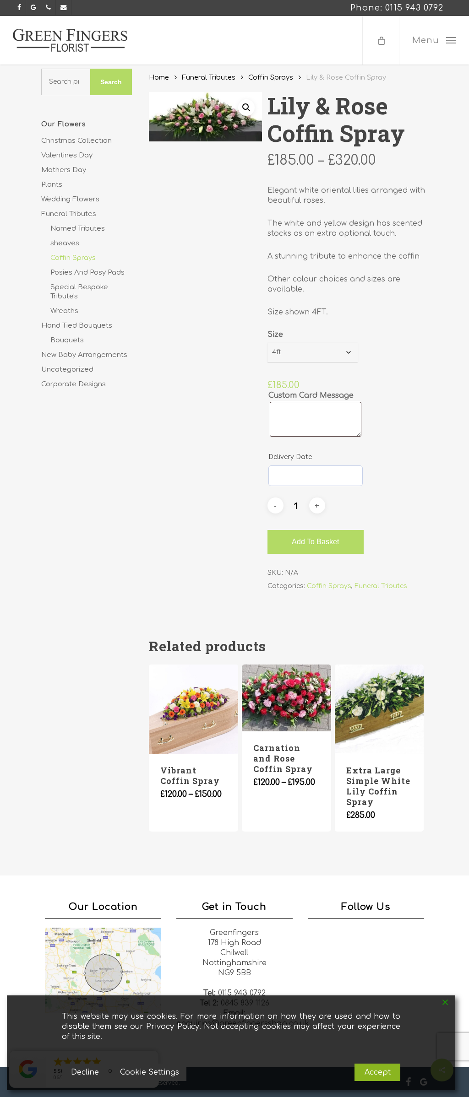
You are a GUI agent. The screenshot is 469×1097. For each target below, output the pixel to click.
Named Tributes (77, 228)
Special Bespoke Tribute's (79, 291)
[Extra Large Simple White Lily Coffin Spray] (379, 709)
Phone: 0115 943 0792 (396, 7)
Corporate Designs (73, 384)
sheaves (64, 243)
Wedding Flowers (70, 199)
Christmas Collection (76, 141)
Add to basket (315, 542)
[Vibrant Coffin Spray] (193, 709)
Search (111, 82)
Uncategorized (67, 369)
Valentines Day (67, 155)
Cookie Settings (149, 1072)
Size (275, 334)
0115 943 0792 (242, 993)
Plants (51, 185)
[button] (434, 40)
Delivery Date (290, 457)
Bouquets (67, 340)
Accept (378, 1072)
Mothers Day (63, 170)
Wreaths (64, 311)
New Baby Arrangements (84, 355)
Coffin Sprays (73, 258)
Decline (85, 1072)
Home (159, 77)
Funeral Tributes (68, 214)
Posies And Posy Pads (87, 272)
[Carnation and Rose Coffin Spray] (286, 698)
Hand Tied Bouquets (76, 326)
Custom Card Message (311, 395)
